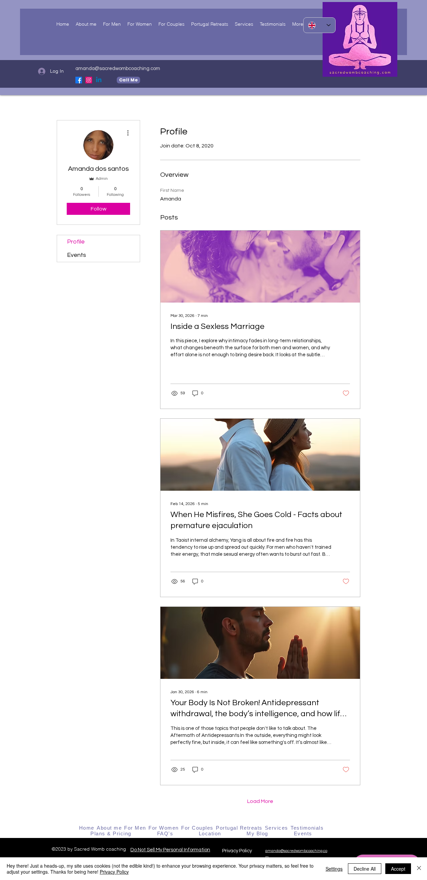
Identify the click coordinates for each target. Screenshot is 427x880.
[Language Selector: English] (319, 25)
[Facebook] (78, 80)
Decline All (365, 868)
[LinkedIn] (98, 80)
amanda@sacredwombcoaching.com (117, 68)
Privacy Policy (237, 850)
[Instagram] (88, 80)
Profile (76, 242)
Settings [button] (334, 868)
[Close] (419, 869)
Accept (398, 868)
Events (76, 255)
